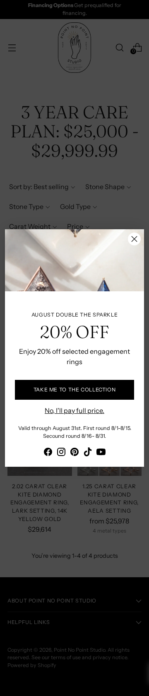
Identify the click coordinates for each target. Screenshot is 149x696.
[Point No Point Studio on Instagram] (61, 453)
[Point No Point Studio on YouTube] (101, 453)
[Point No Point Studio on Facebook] (48, 453)
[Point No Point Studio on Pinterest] (74, 453)
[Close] (134, 239)
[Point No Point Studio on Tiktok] (88, 453)
